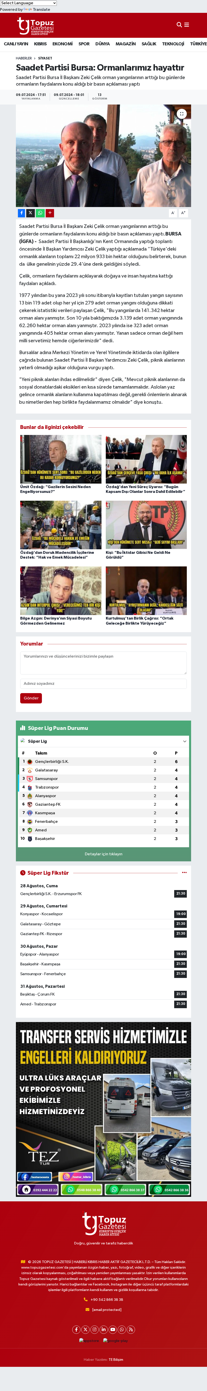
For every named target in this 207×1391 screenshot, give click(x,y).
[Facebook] (76, 1330)
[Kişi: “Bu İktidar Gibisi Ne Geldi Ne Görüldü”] (146, 525)
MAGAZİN (126, 44)
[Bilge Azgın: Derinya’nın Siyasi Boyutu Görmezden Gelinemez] (60, 591)
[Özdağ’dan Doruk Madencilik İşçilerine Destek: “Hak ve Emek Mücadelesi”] (60, 525)
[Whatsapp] (122, 1330)
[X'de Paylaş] (30, 213)
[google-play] (115, 1341)
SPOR (84, 44)
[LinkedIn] (103, 1330)
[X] (85, 1330)
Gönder (31, 698)
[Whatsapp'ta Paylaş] (40, 213)
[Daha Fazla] (50, 213)
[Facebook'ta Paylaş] (21, 213)
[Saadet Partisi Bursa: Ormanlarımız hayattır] (103, 156)
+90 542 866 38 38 (107, 1300)
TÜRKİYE (198, 44)
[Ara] (179, 25)
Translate (41, 10)
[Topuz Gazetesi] (35, 25)
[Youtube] (113, 1330)
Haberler (24, 58)
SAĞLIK (149, 44)
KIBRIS (40, 44)
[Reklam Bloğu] (103, 1109)
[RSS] (131, 1330)
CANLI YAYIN (16, 44)
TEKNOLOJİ (173, 44)
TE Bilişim (116, 1360)
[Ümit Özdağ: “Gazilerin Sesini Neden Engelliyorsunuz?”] (60, 459)
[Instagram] (94, 1330)
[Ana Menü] (186, 25)
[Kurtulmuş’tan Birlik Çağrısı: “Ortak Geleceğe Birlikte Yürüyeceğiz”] (146, 591)
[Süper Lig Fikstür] (184, 873)
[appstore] (89, 1341)
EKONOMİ (63, 44)
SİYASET (45, 58)
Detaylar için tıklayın (103, 854)
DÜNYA (102, 44)
